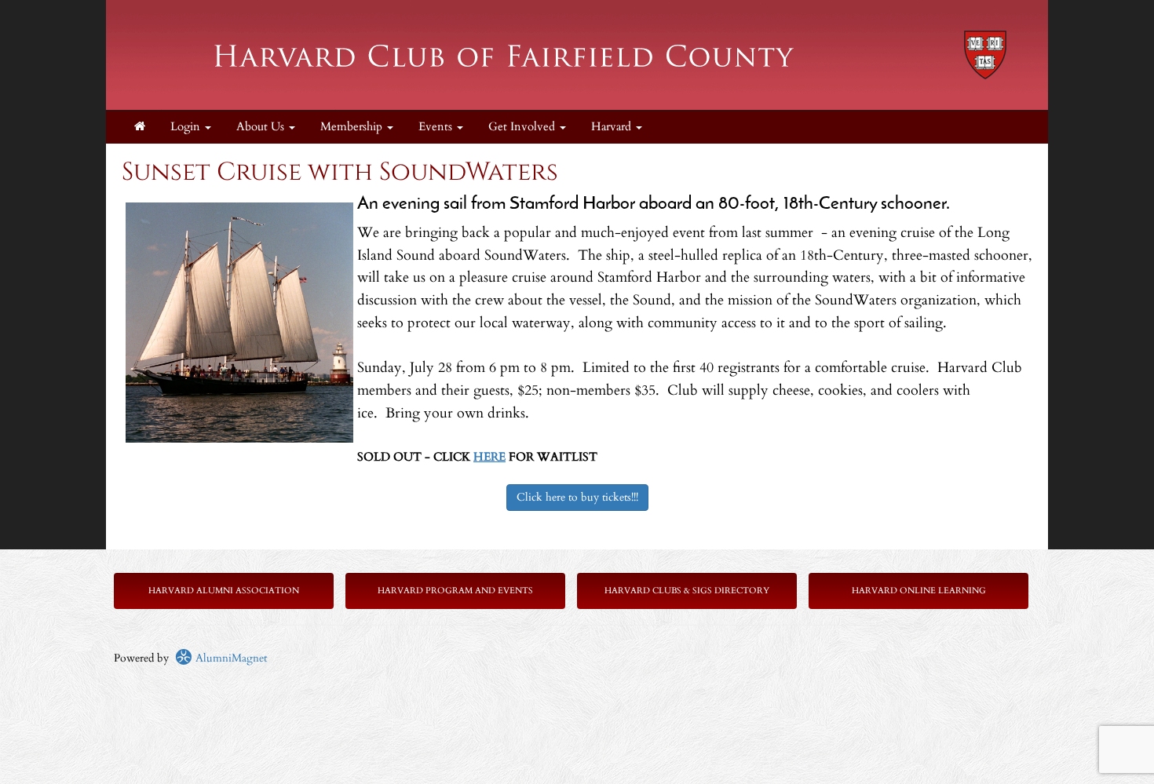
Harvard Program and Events (455, 590)
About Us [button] (261, 127)
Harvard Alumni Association (223, 590)
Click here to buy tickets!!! (577, 497)
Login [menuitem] (186, 127)
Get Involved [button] (523, 127)
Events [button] (436, 127)
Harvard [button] (612, 127)
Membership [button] (352, 127)
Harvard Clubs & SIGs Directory (686, 590)
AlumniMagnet (229, 658)
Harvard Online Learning (919, 590)
